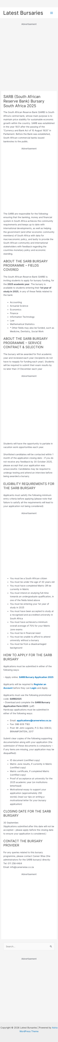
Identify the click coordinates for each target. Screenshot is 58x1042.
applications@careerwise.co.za (34, 720)
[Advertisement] (29, 55)
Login (33, 688)
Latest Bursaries (23, 13)
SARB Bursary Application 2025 (36, 677)
